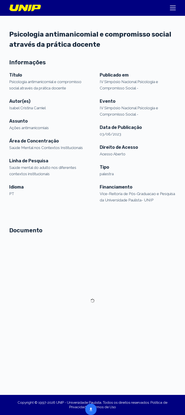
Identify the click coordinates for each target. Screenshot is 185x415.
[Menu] (173, 8)
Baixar (89, 409)
